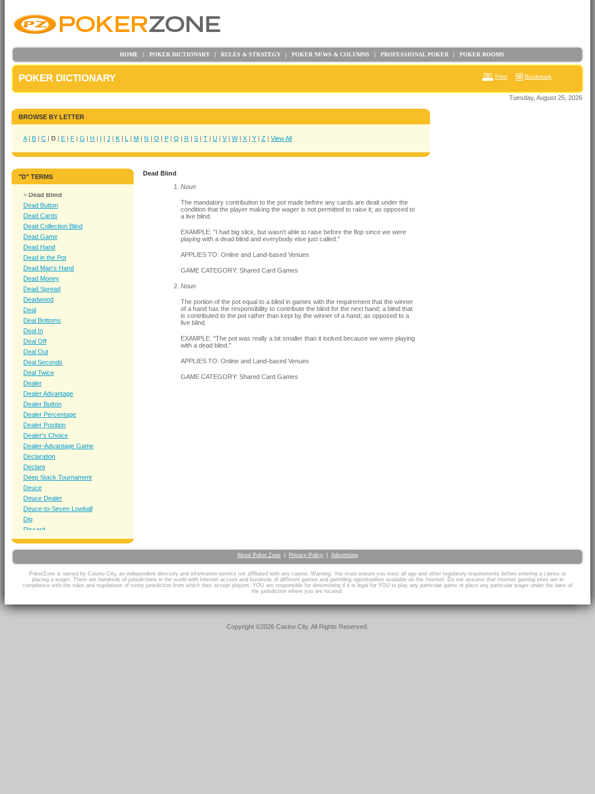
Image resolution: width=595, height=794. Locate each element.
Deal (29, 309)
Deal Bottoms (42, 320)
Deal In (33, 330)
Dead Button (40, 205)
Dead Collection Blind (53, 226)
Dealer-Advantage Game (58, 445)
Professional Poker (411, 54)
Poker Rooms (478, 54)
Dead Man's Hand (48, 267)
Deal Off (34, 341)
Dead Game (40, 236)
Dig (28, 519)
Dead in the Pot (44, 257)
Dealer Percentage (49, 414)
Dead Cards (40, 215)
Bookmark (538, 76)
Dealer (32, 383)
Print (501, 76)
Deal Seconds (43, 362)
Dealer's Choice (45, 435)
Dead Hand (39, 247)
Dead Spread (41, 288)
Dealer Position (44, 424)
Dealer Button (42, 403)
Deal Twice (38, 372)
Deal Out (35, 351)
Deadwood (38, 299)
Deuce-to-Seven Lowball (57, 508)
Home (129, 54)
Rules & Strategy (247, 54)
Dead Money (41, 278)
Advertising (344, 555)
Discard (34, 529)
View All (281, 138)
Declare (34, 466)
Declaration (39, 456)
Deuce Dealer (42, 498)
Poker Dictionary (176, 54)
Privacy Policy (306, 555)
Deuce (32, 487)
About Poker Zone (259, 555)
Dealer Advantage (48, 393)
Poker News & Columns (327, 54)
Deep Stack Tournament (57, 477)
